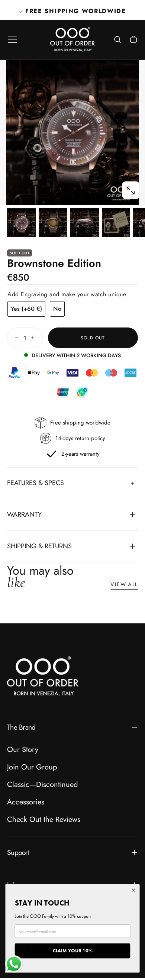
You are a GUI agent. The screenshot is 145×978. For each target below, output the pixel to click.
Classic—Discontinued (42, 784)
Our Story (22, 749)
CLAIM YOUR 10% (73, 951)
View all (124, 584)
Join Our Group (32, 766)
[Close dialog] (133, 890)
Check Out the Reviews (43, 819)
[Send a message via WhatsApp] (14, 964)
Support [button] (18, 852)
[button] (12, 39)
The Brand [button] (21, 727)
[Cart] (133, 40)
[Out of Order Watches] (42, 676)
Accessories (25, 801)
